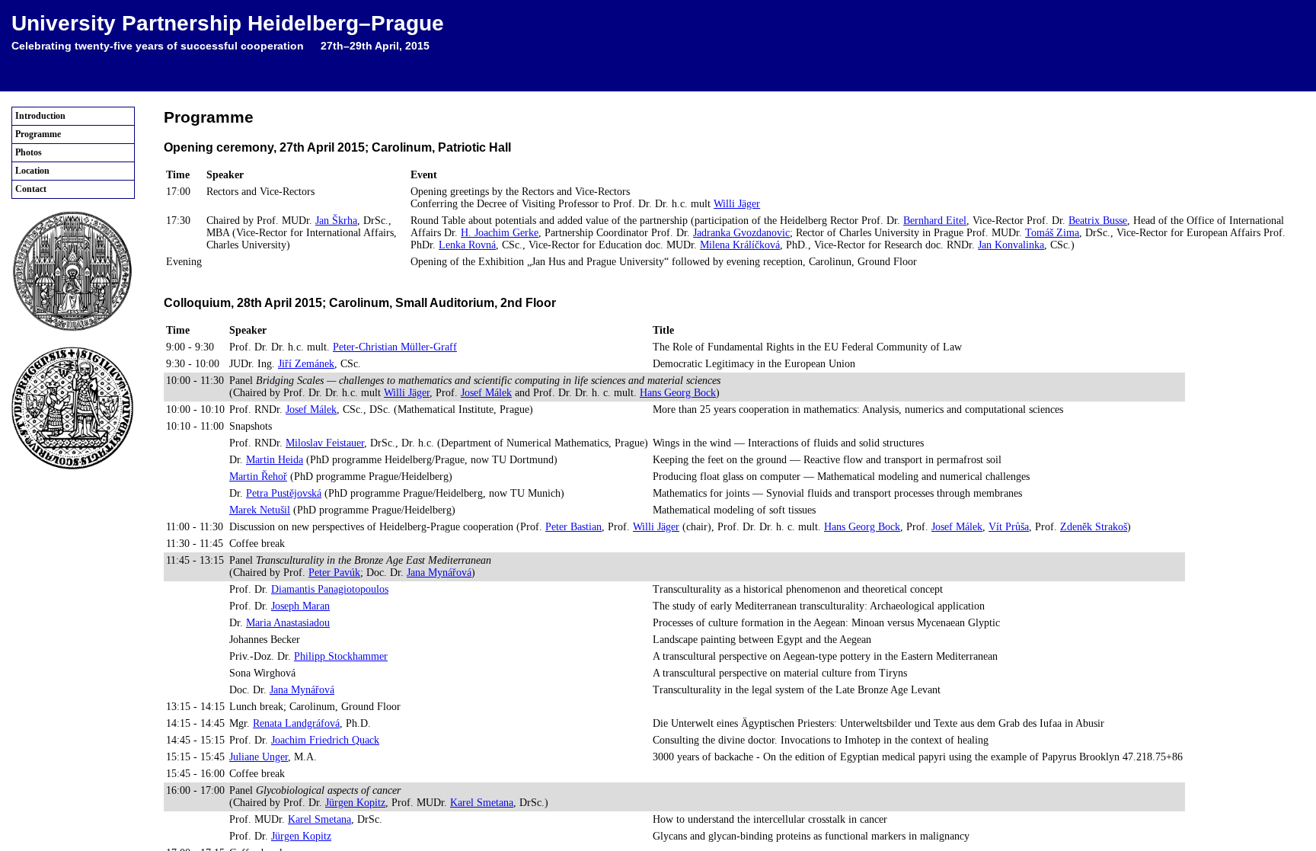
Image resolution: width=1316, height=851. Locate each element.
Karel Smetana (481, 802)
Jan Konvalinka (1011, 245)
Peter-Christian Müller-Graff (395, 347)
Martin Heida (274, 459)
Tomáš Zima (1052, 232)
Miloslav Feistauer (325, 443)
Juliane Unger (258, 757)
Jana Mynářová (439, 572)
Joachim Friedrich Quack (325, 740)
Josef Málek (486, 392)
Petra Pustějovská (283, 493)
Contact (30, 189)
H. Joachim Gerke (499, 232)
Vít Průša (1009, 527)
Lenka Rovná (467, 245)
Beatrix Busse (1097, 220)
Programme (38, 134)
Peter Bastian (573, 527)
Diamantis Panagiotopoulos (329, 589)
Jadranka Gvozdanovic (741, 232)
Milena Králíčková (740, 245)
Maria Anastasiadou (288, 623)
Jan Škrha (336, 220)
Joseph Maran (300, 606)
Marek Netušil (259, 510)
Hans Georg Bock (678, 392)
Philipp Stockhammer (341, 656)
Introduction (40, 115)
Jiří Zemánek (306, 364)
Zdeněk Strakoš (1093, 527)
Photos (28, 152)
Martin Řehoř (258, 476)
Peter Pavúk (334, 572)
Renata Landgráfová (296, 723)
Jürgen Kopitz (355, 802)
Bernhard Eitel (934, 220)
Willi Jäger (737, 204)
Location (32, 170)
